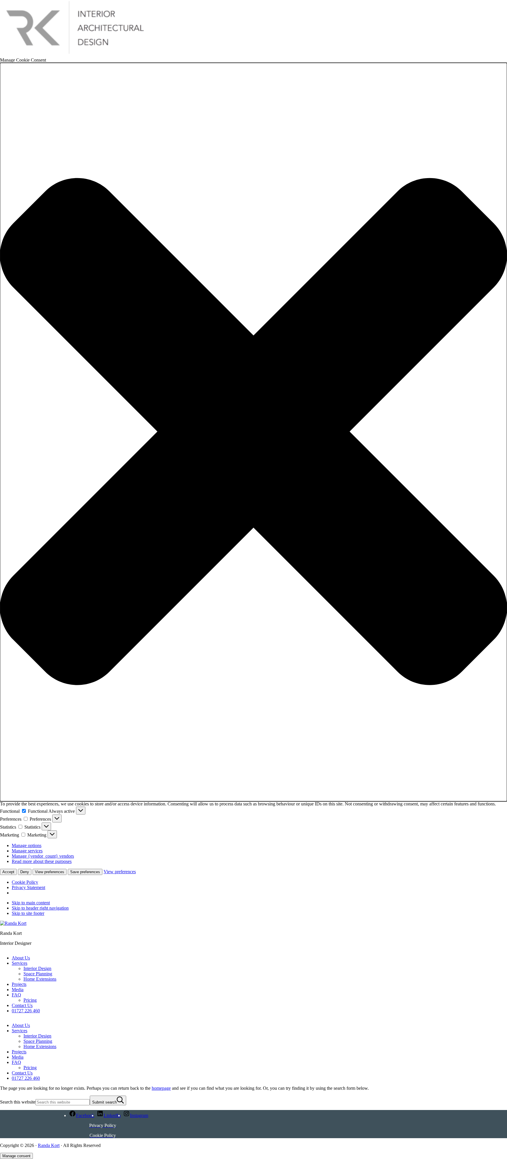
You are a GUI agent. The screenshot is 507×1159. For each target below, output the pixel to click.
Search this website (18, 1101)
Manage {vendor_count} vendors (43, 856)
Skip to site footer (28, 913)
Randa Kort (49, 1145)
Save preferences (85, 872)
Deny (24, 872)
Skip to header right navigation (40, 907)
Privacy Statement (28, 887)
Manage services (27, 850)
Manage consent (16, 1156)
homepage (161, 1088)
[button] (253, 432)
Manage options (26, 845)
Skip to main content (31, 902)
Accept (8, 872)
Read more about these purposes (42, 861)
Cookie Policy (25, 882)
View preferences (49, 872)
